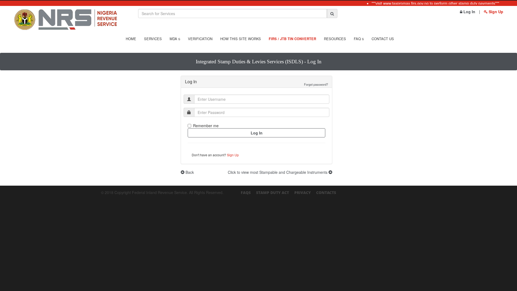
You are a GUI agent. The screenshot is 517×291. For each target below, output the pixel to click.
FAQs (246, 192)
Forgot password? (316, 84)
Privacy (302, 192)
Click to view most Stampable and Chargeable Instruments (278, 172)
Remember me (206, 125)
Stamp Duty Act (272, 192)
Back (189, 172)
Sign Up (495, 11)
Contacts (326, 192)
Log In (468, 11)
